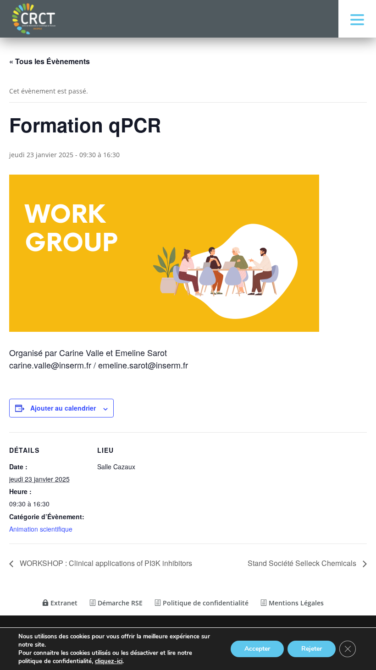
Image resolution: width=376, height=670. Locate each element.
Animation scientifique (40, 528)
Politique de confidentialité (205, 603)
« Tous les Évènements (49, 61)
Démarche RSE (119, 603)
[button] (357, 19)
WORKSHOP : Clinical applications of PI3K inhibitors (105, 563)
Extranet (63, 603)
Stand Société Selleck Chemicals (303, 563)
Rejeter (311, 648)
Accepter (257, 648)
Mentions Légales (295, 603)
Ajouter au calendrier (63, 407)
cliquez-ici (108, 661)
